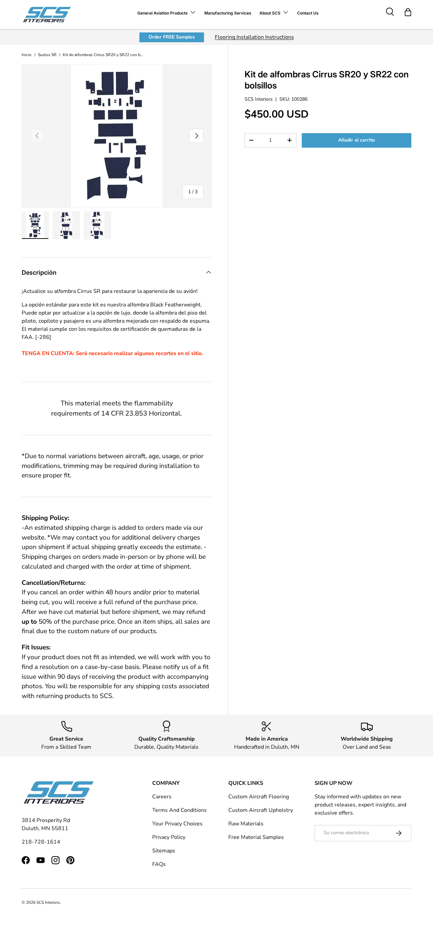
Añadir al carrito (356, 140)
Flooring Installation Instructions (254, 37)
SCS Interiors (259, 99)
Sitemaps (163, 850)
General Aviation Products (162, 13)
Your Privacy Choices (177, 823)
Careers (162, 796)
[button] (408, 12)
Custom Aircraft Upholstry (260, 810)
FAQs (159, 864)
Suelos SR (47, 54)
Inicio (26, 54)
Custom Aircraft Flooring (258, 796)
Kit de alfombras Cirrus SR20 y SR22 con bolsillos (103, 54)
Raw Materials (246, 823)
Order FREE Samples (172, 37)
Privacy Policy (168, 837)
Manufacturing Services (227, 13)
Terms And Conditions (179, 810)
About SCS (269, 13)
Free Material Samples (256, 837)
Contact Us (308, 13)
